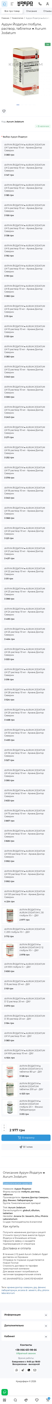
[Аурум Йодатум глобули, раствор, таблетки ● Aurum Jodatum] (26, 71)
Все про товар (12, 11)
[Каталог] (4, 1400)
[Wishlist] (3, 111)
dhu (39, 1290)
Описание (31, 11)
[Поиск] (15, 1400)
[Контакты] (40, 4)
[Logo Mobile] (25, 3)
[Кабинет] (47, 4)
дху (35, 1287)
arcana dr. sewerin (27, 1290)
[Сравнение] (26, 1400)
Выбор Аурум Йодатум (15, 136)
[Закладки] (37, 1400)
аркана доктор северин (19, 1287)
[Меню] (12, 4)
